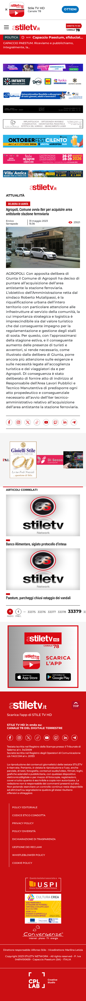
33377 (52, 612)
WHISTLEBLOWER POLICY (28, 854)
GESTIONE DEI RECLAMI (27, 847)
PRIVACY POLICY (23, 823)
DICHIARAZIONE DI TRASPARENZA (34, 839)
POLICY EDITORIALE (24, 807)
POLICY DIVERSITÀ (24, 831)
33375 (32, 612)
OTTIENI (70, 9)
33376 (42, 612)
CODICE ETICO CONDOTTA (28, 815)
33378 (62, 612)
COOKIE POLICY (22, 862)
